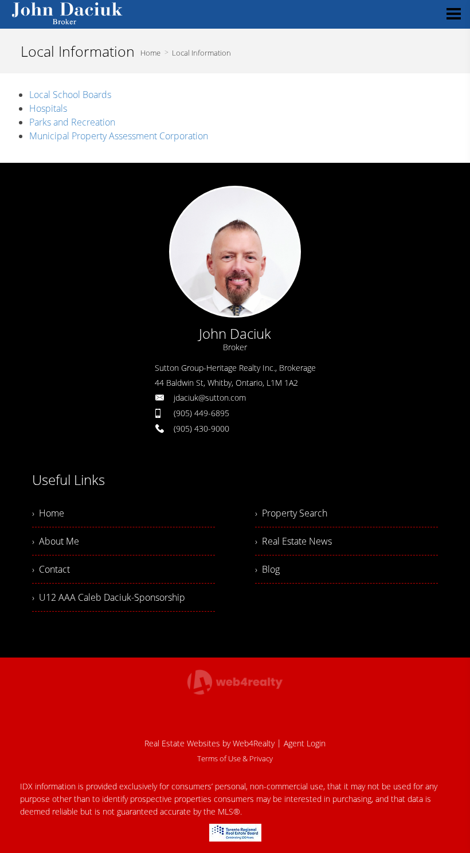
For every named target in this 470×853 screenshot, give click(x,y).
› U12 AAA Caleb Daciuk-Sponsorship (108, 597)
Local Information (201, 53)
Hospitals (48, 108)
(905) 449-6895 (201, 413)
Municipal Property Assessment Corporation (118, 136)
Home (150, 53)
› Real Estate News (293, 541)
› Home (48, 513)
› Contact (51, 569)
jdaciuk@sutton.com (210, 397)
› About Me (55, 541)
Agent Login (305, 743)
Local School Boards (70, 94)
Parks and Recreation (72, 122)
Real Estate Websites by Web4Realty (209, 743)
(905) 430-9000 (201, 428)
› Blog (267, 569)
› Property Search (291, 513)
